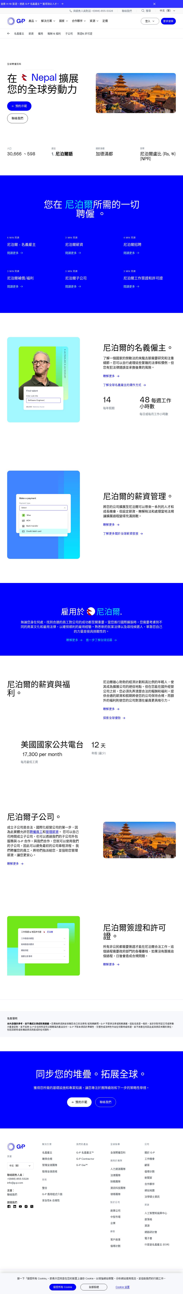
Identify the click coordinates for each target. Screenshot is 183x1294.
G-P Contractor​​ (85, 1158)
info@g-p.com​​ (15, 1182)
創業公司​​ (115, 1210)
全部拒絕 (94, 1286)
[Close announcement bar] (154, 4)
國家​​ (62, 20)
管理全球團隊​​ (49, 1165)
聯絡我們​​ (12, 1194)
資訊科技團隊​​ (118, 1187)
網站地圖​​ (150, 1190)
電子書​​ (148, 1238)
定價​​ (105, 20)
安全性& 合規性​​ (51, 1200)
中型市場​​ (115, 1216)
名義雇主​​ (47, 1152)
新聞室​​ (148, 1177)
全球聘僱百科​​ (118, 1152)
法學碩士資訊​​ (152, 1196)
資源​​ (92, 20)
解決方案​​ (46, 20)
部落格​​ (148, 1219)
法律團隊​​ (115, 1175)
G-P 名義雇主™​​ (85, 1152)
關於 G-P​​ (150, 1152)
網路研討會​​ (151, 1232)
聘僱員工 (36, 832)
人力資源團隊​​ (118, 1169)
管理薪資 (52, 832)
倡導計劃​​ (115, 1246)
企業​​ (113, 1223)
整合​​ (44, 1187)
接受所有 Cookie (62, 1286)
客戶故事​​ (115, 1239)
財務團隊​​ (115, 1181)
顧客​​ (147, 1165)
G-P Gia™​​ (82, 1165)
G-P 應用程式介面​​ (52, 1194)
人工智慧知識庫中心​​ (156, 1213)
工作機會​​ (150, 1158)
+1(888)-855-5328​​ (18, 1178)
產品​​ (31, 20)
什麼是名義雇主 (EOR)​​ (157, 1244)
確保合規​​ (47, 1158)
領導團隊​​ (115, 1194)
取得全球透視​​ (49, 1171)
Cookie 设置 (123, 1287)
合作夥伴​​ (77, 20)
